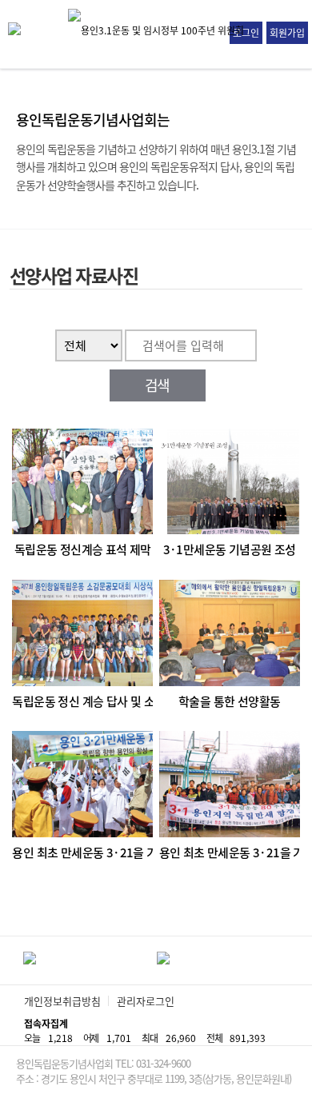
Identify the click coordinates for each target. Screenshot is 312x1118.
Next (302, 960)
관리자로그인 (145, 1000)
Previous (10, 960)
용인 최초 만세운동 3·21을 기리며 (82, 852)
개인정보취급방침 (62, 1000)
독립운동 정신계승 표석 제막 (82, 549)
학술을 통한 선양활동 (229, 701)
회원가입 (287, 33)
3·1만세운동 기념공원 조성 (229, 549)
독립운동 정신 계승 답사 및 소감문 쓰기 (82, 701)
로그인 (246, 33)
